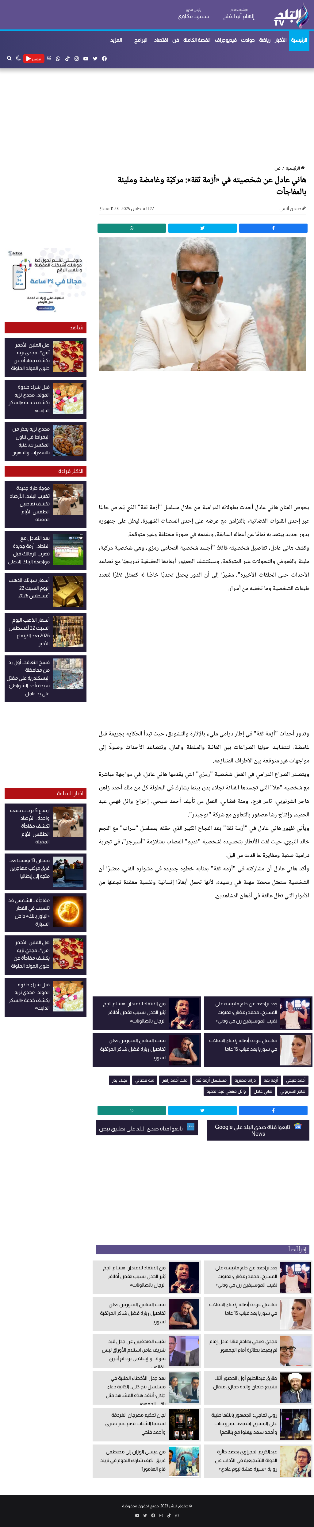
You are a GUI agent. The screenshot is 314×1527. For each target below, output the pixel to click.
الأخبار (281, 40)
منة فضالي (144, 1080)
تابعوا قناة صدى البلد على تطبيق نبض (141, 1129)
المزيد (116, 40)
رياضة (264, 40)
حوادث (248, 40)
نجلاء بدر (119, 1080)
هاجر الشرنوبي (292, 1091)
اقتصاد (161, 40)
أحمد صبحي (295, 1080)
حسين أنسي (290, 208)
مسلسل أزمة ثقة (211, 1080)
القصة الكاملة (197, 40)
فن (175, 40)
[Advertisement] (157, 117)
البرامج (140, 40)
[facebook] (273, 228)
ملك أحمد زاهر (174, 1080)
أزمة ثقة (271, 1080)
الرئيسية (299, 40)
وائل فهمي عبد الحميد (226, 1091)
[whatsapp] (132, 228)
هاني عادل (263, 1091)
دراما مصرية (245, 1080)
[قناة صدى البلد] (291, 15)
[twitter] (202, 228)
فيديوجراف (226, 40)
